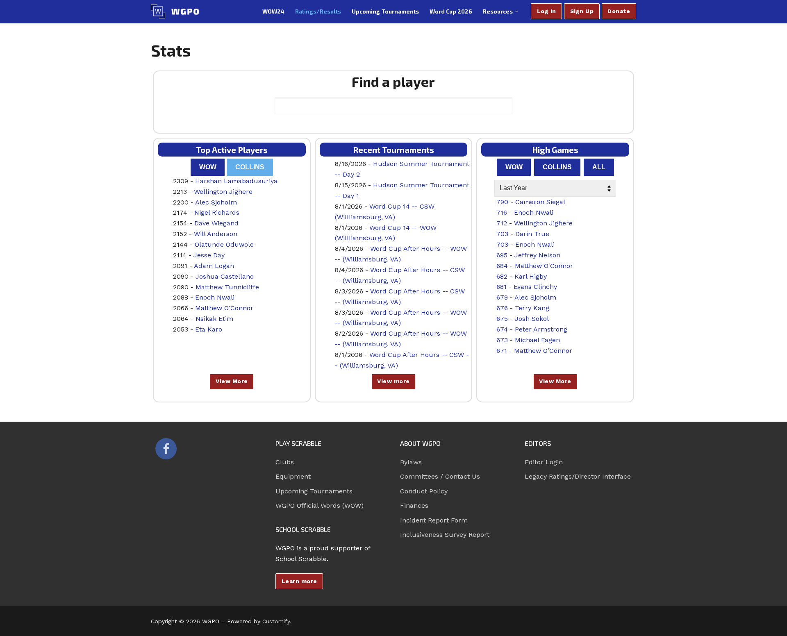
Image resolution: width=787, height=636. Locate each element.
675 (502, 319)
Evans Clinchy (535, 287)
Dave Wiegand (216, 223)
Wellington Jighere (223, 191)
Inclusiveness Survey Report (444, 534)
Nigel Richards (216, 212)
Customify (276, 621)
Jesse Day (209, 255)
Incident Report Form (434, 520)
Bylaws (411, 462)
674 (502, 329)
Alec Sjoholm (216, 202)
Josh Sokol (532, 319)
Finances (414, 505)
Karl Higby (530, 276)
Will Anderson (215, 234)
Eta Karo (208, 329)
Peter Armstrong (541, 329)
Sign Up (582, 11)
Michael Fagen (537, 340)
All (598, 167)
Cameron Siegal (540, 202)
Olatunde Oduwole (224, 244)
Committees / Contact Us (440, 476)
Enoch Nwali (214, 297)
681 (501, 287)
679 (502, 297)
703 (502, 234)
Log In (546, 11)
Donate (618, 11)
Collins (249, 167)
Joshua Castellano (225, 276)
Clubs (284, 462)
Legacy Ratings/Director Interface (578, 476)
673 (502, 340)
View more (393, 381)
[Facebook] (166, 448)
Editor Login (544, 462)
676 (502, 308)
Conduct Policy (424, 491)
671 (501, 350)
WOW (207, 167)
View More (232, 381)
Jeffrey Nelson (537, 255)
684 (502, 266)
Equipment (293, 476)
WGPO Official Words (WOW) (319, 505)
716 (501, 212)
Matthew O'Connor (224, 308)
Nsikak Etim (214, 319)
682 (501, 276)
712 (501, 223)
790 (502, 202)
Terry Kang (532, 308)
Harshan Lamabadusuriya (236, 181)
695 (501, 255)
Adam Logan (214, 266)
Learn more (299, 581)
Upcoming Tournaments (314, 491)
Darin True (532, 234)
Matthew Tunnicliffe (227, 287)
